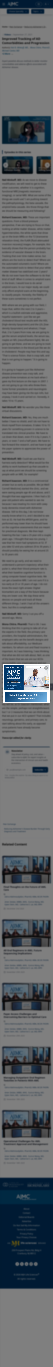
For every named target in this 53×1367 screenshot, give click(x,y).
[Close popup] (46, 668)
